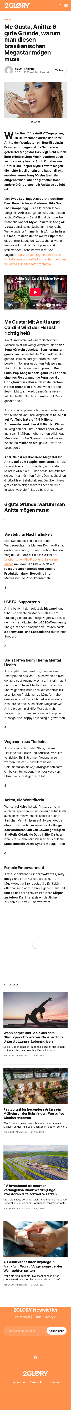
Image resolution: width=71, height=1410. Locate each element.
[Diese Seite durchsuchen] (60, 5)
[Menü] (66, 5)
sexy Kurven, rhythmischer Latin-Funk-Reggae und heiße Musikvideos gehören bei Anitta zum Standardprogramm (35, 259)
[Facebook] (35, 1358)
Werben (55, 1382)
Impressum (18, 1382)
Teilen (59, 70)
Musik (7, 19)
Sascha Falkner (25, 68)
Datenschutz (38, 1382)
